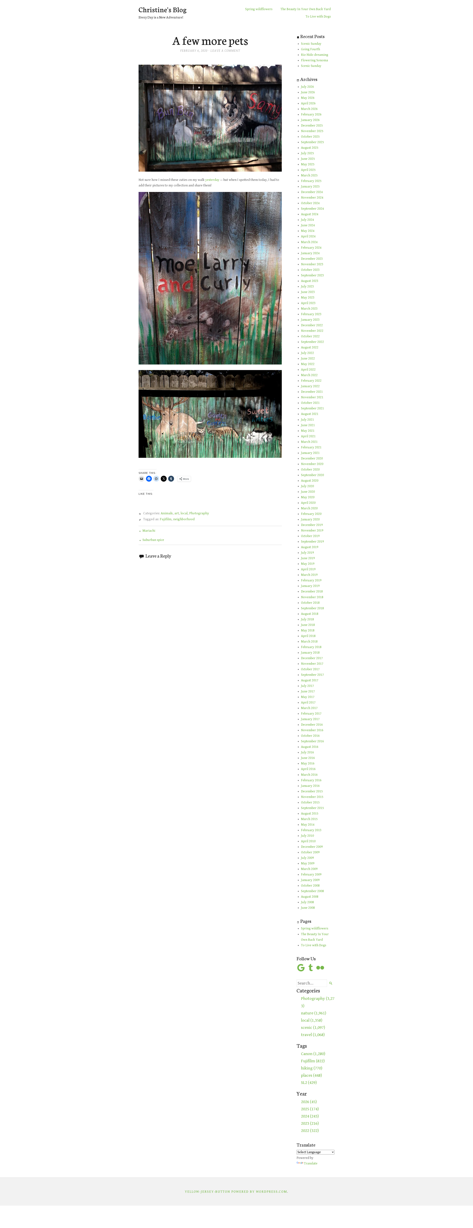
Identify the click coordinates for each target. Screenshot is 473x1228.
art (176, 513)
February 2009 (311, 874)
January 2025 (310, 186)
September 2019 (312, 542)
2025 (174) (310, 1109)
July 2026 (307, 87)
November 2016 (312, 730)
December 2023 (312, 259)
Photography (199, 513)
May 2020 (307, 497)
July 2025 (307, 153)
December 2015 (312, 791)
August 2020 (309, 481)
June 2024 (308, 225)
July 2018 (307, 619)
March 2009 (309, 869)
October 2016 (310, 736)
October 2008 (310, 886)
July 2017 (307, 686)
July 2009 (307, 858)
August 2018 (309, 614)
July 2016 (307, 752)
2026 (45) (309, 1101)
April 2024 (308, 236)
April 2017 (308, 702)
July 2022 (307, 353)
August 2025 (309, 148)
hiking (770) (311, 1068)
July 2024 (307, 220)
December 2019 (312, 525)
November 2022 (312, 331)
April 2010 (308, 841)
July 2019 (307, 553)
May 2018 (307, 630)
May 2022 (307, 364)
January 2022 (310, 386)
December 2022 (312, 325)
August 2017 (309, 680)
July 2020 (307, 486)
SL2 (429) (309, 1082)
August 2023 (309, 281)
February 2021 (311, 447)
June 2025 (308, 159)
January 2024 (310, 253)
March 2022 (309, 375)
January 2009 (310, 880)
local (184, 513)
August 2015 (309, 813)
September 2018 (312, 608)
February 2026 (311, 114)
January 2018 (310, 653)
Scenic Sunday (311, 44)
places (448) (311, 1075)
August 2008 (309, 897)
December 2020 (312, 458)
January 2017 (310, 719)
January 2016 (310, 786)
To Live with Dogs (318, 16)
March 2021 (309, 442)
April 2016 (308, 769)
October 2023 (310, 270)
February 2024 (311, 248)
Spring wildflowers (258, 9)
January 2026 (310, 120)
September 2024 (312, 209)
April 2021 (308, 436)
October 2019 (310, 536)
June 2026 (308, 92)
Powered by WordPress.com (259, 1192)
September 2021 (312, 408)
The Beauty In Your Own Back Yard (305, 9)
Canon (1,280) (313, 1053)
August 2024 (309, 214)
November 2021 (312, 397)
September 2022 (312, 342)
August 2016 (309, 747)
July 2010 (307, 836)
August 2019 (309, 547)
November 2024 (312, 198)
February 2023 (311, 314)
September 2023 (312, 275)
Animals (167, 513)
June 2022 (308, 358)
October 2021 (310, 403)
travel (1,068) (313, 1034)
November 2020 (312, 464)
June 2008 (308, 908)
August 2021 (309, 414)
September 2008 (312, 891)
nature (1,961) (313, 1013)
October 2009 (310, 852)
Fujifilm (165, 519)
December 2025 (312, 125)
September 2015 (312, 808)
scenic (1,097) (313, 1027)
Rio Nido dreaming (314, 55)
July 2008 (307, 902)
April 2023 (308, 303)
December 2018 (312, 591)
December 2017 (312, 658)
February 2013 (311, 830)
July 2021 (307, 420)
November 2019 (312, 530)
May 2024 (307, 231)
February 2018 (311, 647)
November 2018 (312, 597)
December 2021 (312, 392)
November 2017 (312, 664)
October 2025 (310, 137)
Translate (310, 1163)
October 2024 (310, 203)
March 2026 (309, 109)
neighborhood (184, 519)
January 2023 (310, 320)
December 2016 (312, 725)
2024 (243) (310, 1116)
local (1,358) (311, 1020)
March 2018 (309, 641)
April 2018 (308, 636)
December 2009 (312, 847)
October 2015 (310, 802)
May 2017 (307, 697)
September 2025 (312, 142)
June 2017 (308, 691)
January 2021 (310, 453)
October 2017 (310, 669)
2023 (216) (310, 1123)
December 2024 (312, 192)
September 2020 (312, 475)
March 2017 (309, 708)
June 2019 (308, 558)
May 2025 (307, 164)
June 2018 (308, 625)
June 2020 (308, 492)
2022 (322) (310, 1130)
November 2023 (312, 264)
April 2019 (308, 569)
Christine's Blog (163, 9)
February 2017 (311, 714)
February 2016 (311, 780)
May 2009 (307, 863)
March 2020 (309, 508)
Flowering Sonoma (314, 60)
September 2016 (312, 741)
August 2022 (309, 347)
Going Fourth (310, 49)
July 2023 (307, 286)
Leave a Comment (225, 51)
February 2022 (311, 381)
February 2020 (311, 514)
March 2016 (309, 775)
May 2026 (307, 98)
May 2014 (307, 825)
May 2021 (307, 431)
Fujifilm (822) (313, 1061)
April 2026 (308, 103)
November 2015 (312, 797)
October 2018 (310, 603)
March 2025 (309, 175)
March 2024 (309, 242)
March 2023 (309, 309)
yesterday (212, 180)
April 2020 (308, 503)
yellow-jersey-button (207, 1192)
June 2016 (308, 758)
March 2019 (309, 575)
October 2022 (310, 336)
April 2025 (308, 170)
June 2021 (308, 425)
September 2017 (312, 675)
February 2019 (311, 580)
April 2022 (308, 370)
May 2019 (307, 564)
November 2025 (312, 131)
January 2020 (310, 519)
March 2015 (309, 819)
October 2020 (310, 469)
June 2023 (308, 292)
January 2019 (310, 586)
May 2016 (307, 763)
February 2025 (311, 181)
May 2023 (307, 297)
